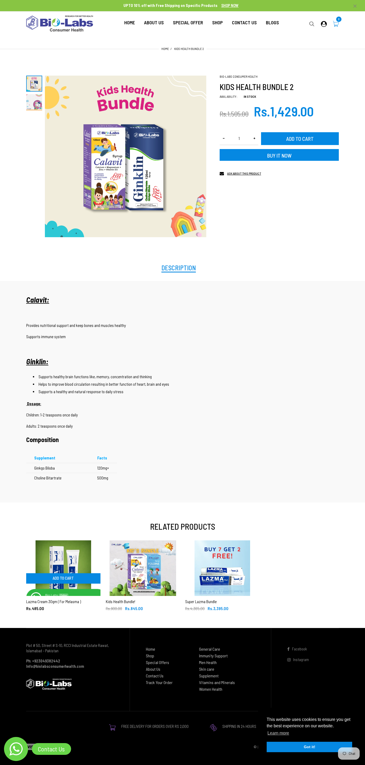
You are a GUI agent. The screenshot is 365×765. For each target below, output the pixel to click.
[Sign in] (324, 24)
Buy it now (279, 155)
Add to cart (300, 138)
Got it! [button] (309, 747)
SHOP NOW (230, 5)
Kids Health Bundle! (120, 601)
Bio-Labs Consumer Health (239, 76)
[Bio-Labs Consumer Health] (59, 23)
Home (165, 48)
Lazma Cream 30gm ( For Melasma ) (53, 601)
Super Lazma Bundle (201, 601)
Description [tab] (178, 268)
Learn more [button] (278, 733)
